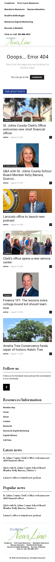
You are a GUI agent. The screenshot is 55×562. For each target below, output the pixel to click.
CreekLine (7, 120)
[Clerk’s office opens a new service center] (27, 243)
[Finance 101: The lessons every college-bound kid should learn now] (27, 284)
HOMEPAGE (37, 77)
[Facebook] (6, 387)
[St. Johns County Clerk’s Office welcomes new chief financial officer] (27, 110)
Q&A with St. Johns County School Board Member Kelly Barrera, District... (27, 175)
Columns (7, 295)
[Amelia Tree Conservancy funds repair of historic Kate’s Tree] (27, 330)
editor (6, 137)
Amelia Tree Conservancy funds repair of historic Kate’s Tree (25, 347)
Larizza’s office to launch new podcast (22, 477)
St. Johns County (10, 166)
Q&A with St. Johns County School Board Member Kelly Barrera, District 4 (24, 469)
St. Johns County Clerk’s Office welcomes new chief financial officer (24, 129)
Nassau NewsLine (11, 341)
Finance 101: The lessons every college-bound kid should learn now (25, 304)
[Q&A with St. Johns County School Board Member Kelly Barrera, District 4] (27, 155)
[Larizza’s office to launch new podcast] (27, 201)
